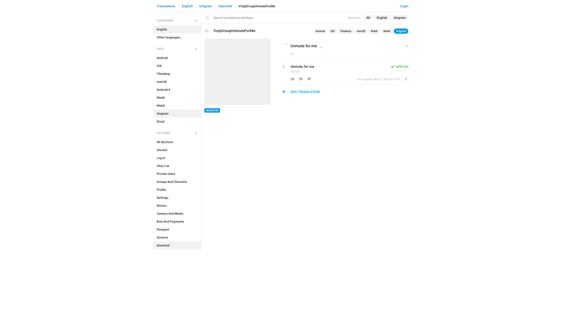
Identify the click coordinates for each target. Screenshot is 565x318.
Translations (166, 6)
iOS (333, 31)
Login (404, 6)
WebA (386, 31)
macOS (361, 31)
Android (320, 31)
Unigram (205, 6)
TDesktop (345, 31)
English (187, 6)
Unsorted (225, 6)
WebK (374, 31)
